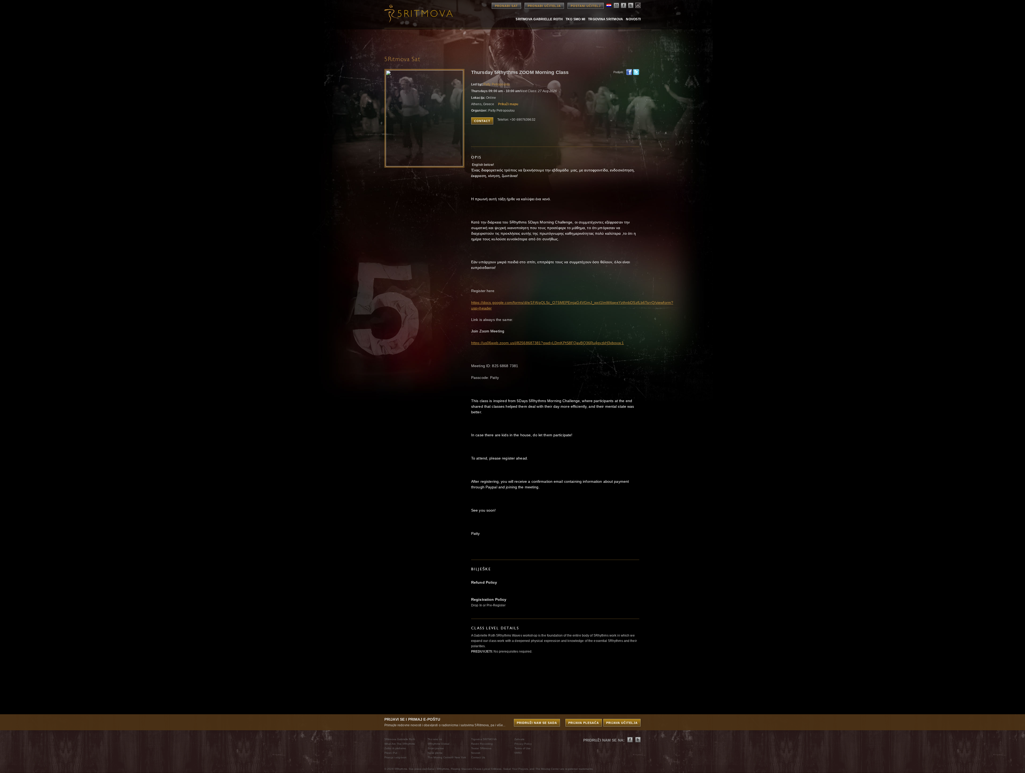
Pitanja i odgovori (395, 757)
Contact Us (478, 757)
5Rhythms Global (438, 743)
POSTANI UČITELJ (586, 5)
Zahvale (519, 739)
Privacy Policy (523, 743)
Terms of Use (522, 748)
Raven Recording (482, 743)
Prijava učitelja (622, 722)
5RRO (518, 752)
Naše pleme (435, 752)
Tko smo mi (575, 19)
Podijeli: (618, 72)
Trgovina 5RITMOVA (605, 19)
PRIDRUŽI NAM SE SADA (537, 722)
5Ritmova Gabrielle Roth (539, 19)
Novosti (633, 19)
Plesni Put (390, 752)
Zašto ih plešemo (395, 748)
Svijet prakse (436, 748)
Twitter (636, 72)
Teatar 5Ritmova (481, 748)
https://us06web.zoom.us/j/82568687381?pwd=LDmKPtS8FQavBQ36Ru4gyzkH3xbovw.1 (547, 343)
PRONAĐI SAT (506, 5)
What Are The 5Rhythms (399, 743)
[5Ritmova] (413, 13)
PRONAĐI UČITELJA (544, 5)
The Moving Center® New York (447, 757)
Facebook (629, 72)
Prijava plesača (583, 722)
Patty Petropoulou (496, 84)
